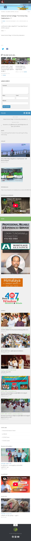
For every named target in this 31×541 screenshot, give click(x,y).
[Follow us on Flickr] (27, 113)
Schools (3, 11)
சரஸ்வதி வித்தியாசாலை (12, 391)
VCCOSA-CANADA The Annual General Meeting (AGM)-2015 (14, 329)
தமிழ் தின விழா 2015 (6, 372)
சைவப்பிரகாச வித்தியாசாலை (18, 413)
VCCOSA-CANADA (8, 328)
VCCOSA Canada (6, 440)
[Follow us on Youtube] (29, 113)
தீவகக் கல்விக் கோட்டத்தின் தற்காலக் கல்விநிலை (12, 351)
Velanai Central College (12, 11)
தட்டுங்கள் (4, 434)
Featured (3, 463)
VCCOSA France (5, 437)
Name (4, 95)
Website (4, 100)
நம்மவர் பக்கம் (9, 513)
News (2, 349)
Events (2, 328)
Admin (3, 21)
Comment (5, 85)
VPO (10, 463)
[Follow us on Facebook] (24, 113)
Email (17, 95)
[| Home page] (3, 2)
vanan (4, 75)
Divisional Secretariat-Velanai (8, 430)
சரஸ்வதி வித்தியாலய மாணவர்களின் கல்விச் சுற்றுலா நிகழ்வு (21, 68)
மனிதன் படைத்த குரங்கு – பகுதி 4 (10, 515)
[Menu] (29, 2)
